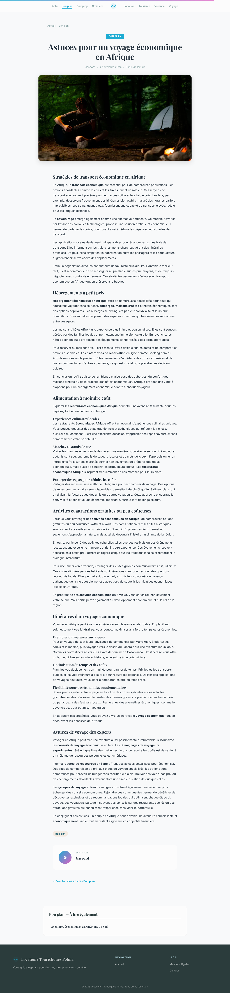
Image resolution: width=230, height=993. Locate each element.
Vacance (159, 6)
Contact (174, 970)
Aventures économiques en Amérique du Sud (79, 926)
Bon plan (67, 6)
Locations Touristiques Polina (47, 959)
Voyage (173, 6)
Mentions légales (179, 964)
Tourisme (144, 6)
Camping (82, 6)
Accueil (51, 25)
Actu (55, 6)
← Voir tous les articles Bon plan (74, 881)
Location (129, 6)
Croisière (97, 6)
